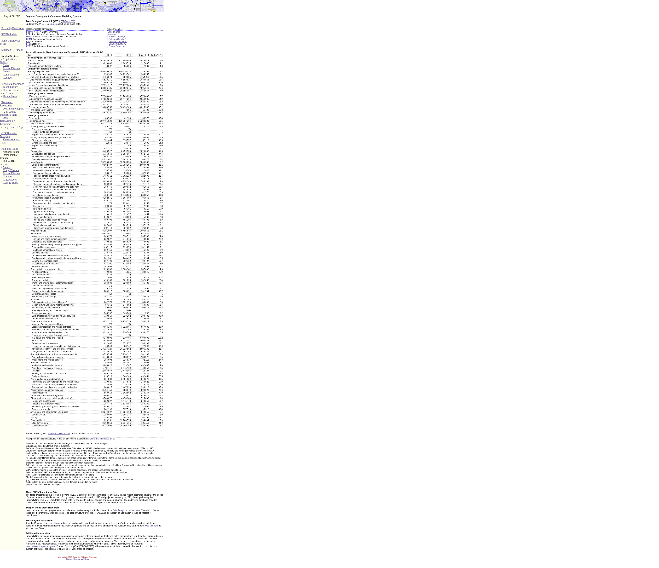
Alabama (112, 34)
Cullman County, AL (118, 41)
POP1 (29, 34)
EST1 (28, 46)
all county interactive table (8, 113)
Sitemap (69, 559)
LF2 (28, 44)
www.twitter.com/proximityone (40, 546)
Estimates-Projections (6, 104)
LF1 (28, 41)
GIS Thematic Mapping (8, 135)
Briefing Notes (32, 32)
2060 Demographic (13, 108)
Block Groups (10, 86)
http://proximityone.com (59, 433)
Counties (8, 77)
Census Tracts (10, 182)
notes (54, 24)
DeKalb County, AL (117, 44)
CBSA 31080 (68, 21)
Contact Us (78, 559)
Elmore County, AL (117, 46)
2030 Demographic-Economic (8, 120)
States (6, 65)
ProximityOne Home (12, 28)
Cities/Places (10, 179)
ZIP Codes (8, 93)
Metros (6, 71)
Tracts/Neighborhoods (12, 83)
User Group (54, 523)
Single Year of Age (13, 127)
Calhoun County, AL (118, 39)
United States (114, 32)
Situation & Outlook (12, 49)
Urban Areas (10, 96)
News (86, 559)
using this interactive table (102, 439)
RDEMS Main (9, 34)
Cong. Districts (11, 74)
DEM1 (29, 39)
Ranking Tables (9, 148)
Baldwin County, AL (118, 37)
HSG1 (29, 37)
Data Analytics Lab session (126, 510)
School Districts (11, 68)
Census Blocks (11, 90)
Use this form (152, 525)
